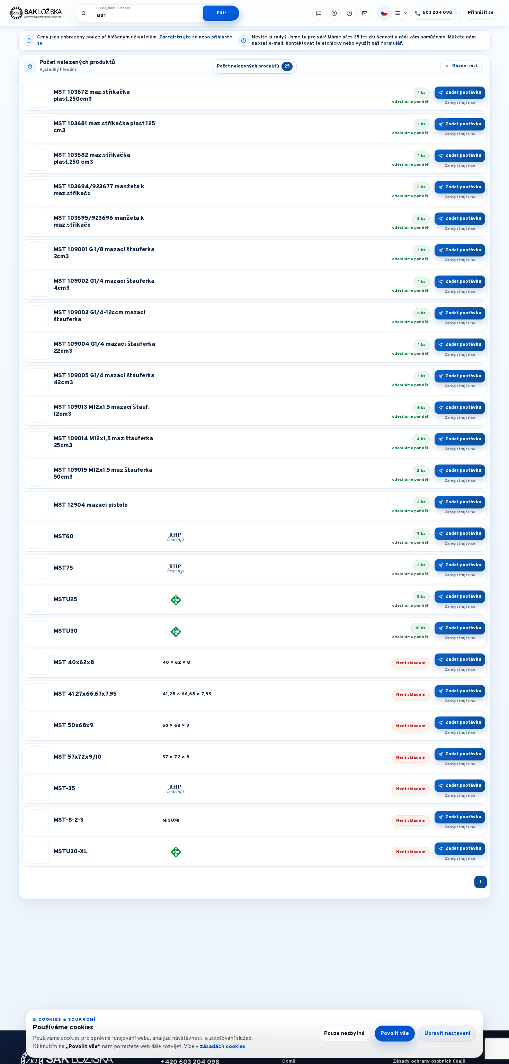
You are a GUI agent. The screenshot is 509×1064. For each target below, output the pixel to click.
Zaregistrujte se (178, 37)
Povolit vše (395, 1033)
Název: (465, 66)
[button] (384, 13)
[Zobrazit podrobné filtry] (221, 13)
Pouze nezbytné (344, 1033)
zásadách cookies (222, 1046)
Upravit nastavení (447, 1033)
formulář (391, 43)
